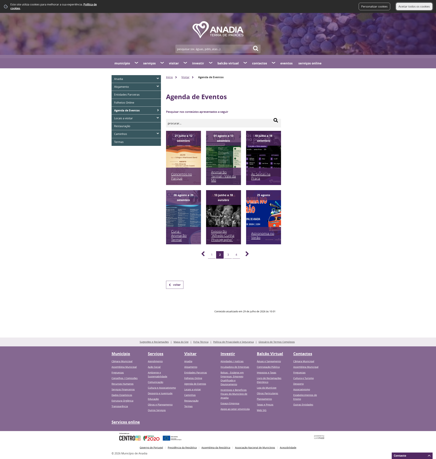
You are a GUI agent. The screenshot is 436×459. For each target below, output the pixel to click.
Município (122, 63)
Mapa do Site (181, 341)
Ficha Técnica (200, 341)
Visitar (174, 63)
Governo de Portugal (151, 447)
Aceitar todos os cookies (414, 6)
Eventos (286, 63)
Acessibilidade (288, 447)
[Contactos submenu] (273, 63)
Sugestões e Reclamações (154, 341)
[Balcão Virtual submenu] (245, 63)
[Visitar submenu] (185, 63)
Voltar (177, 285)
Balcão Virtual (228, 63)
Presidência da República (182, 447)
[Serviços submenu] (162, 63)
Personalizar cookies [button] (374, 6)
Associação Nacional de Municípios (255, 447)
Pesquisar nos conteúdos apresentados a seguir (197, 112)
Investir (198, 63)
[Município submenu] (136, 63)
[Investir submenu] (211, 63)
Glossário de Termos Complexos (277, 341)
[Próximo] (245, 255)
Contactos (259, 63)
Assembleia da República (215, 447)
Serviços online (310, 63)
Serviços (149, 63)
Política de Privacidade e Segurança (233, 341)
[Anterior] (201, 255)
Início (169, 77)
